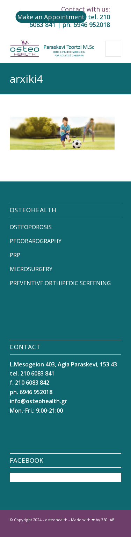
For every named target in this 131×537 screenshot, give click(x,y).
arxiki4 (26, 78)
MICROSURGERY (31, 269)
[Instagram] (105, 528)
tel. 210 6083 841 (32, 373)
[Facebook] (95, 528)
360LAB (108, 519)
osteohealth (56, 519)
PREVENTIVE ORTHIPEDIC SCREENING (60, 283)
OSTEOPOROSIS (31, 227)
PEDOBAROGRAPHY (35, 241)
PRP (15, 255)
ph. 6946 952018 (86, 24)
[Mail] (116, 528)
